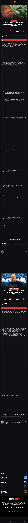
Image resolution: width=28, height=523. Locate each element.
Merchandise (15, 509)
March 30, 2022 (8, 152)
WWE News (14, 20)
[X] (13, 35)
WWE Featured (10, 417)
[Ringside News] (14, 1)
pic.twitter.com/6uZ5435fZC (10, 149)
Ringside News (4, 333)
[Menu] (1, 1)
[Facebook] (11, 35)
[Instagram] (23, 35)
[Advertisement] (7, 111)
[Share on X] (17, 244)
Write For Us (11, 509)
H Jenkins (6, 421)
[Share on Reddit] (23, 244)
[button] (26, 1)
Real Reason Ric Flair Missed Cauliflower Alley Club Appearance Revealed (4, 478)
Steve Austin (4, 417)
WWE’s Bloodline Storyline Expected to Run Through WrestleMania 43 (4, 487)
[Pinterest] (19, 35)
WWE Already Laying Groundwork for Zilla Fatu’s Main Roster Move (4, 482)
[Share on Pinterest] (21, 244)
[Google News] (15, 35)
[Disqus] (14, 452)
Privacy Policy (16, 511)
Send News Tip (6, 509)
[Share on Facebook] (15, 244)
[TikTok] (20, 507)
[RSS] (22, 507)
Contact (23, 509)
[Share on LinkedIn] (19, 244)
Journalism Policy (10, 511)
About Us (19, 509)
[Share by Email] (25, 244)
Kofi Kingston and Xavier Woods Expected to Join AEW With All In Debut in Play (4, 492)
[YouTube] (21, 35)
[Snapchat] (25, 35)
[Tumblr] (14, 507)
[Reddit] (25, 37)
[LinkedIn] (17, 35)
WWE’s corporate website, (17, 69)
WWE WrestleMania (17, 417)
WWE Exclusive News (14, 288)
